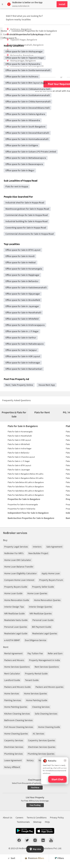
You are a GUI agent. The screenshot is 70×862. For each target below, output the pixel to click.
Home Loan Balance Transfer (18, 566)
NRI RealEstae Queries (41, 613)
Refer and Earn (55, 653)
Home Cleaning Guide (49, 727)
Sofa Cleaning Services (46, 713)
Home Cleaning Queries (16, 733)
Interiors (37, 546)
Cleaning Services (41, 706)
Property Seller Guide (43, 586)
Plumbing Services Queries (41, 753)
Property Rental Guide (36, 673)
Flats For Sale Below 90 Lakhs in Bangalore (26, 495)
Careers (19, 817)
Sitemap (37, 821)
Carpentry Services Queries (41, 740)
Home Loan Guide (13, 593)
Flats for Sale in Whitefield (19, 444)
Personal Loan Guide (43, 620)
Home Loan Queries (37, 593)
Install (62, 4)
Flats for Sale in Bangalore (23, 426)
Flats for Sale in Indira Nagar (19, 448)
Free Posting (35, 805)
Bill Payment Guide (41, 626)
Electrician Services (13, 746)
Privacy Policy (57, 817)
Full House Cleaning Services (18, 727)
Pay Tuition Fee (35, 653)
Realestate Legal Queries (44, 633)
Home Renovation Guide (16, 600)
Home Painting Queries (15, 706)
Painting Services (12, 700)
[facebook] (19, 840)
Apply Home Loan (51, 573)
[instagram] (35, 840)
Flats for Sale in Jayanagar (19, 469)
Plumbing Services (13, 753)
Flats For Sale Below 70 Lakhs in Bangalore (26, 486)
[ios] (45, 831)
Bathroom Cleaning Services (18, 720)
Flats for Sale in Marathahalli (20, 435)
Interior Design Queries (40, 606)
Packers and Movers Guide (17, 686)
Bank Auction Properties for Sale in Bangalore (31, 518)
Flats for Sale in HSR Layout (19, 440)
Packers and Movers (14, 660)
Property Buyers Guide (15, 586)
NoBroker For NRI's (13, 553)
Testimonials (23, 821)
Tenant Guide (32, 680)
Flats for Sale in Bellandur (18, 452)
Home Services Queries (35, 693)
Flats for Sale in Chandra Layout (21, 457)
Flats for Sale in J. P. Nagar (19, 461)
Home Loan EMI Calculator (17, 560)
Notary (30, 760)
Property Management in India (44, 660)
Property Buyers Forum (51, 579)
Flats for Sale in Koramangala (20, 431)
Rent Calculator (12, 673)
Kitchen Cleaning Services (17, 713)
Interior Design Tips (14, 606)
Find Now (35, 787)
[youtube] (51, 840)
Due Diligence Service (35, 640)
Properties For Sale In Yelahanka (21, 508)
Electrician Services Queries (41, 746)
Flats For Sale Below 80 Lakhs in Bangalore (26, 490)
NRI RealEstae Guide (14, 613)
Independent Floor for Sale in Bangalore (28, 512)
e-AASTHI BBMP (12, 640)
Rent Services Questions (47, 666)
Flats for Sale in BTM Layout (19, 465)
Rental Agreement (13, 653)
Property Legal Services (16, 546)
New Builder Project (38, 553)
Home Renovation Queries (47, 600)
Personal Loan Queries (15, 626)
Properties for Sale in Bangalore (24, 499)
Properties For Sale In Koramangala (23, 504)
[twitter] (27, 840)
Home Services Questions (17, 666)
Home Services (11, 693)
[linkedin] (43, 840)
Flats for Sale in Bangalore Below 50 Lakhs (25, 478)
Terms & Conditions (37, 817)
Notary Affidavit (12, 767)
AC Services (38, 733)
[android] (25, 831)
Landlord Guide (12, 680)
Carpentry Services (13, 740)
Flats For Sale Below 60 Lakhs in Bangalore (26, 482)
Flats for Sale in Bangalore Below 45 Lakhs (25, 474)
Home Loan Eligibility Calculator (20, 573)
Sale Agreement (54, 546)
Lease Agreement (13, 760)
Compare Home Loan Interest (19, 579)
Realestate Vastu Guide (16, 620)
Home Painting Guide (36, 700)
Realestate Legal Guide (15, 633)
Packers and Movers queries (49, 686)
